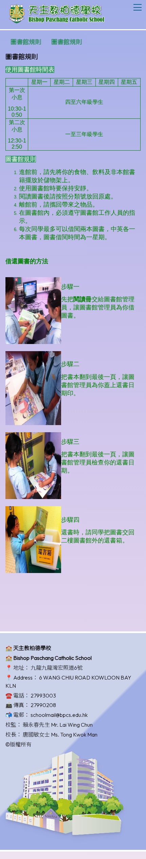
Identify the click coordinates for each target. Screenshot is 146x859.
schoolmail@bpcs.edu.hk (59, 714)
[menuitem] (25, 42)
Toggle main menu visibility (138, 7)
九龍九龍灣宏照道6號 (57, 667)
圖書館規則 (26, 42)
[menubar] (46, 42)
